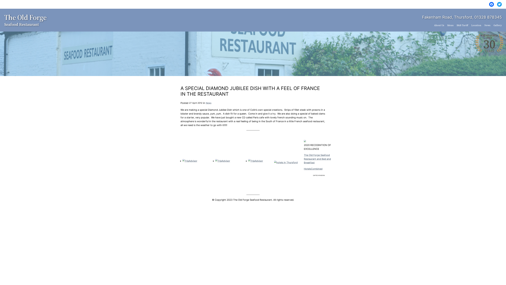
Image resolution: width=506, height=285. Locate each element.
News (208, 103)
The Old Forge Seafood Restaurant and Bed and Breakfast (317, 159)
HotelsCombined (313, 168)
